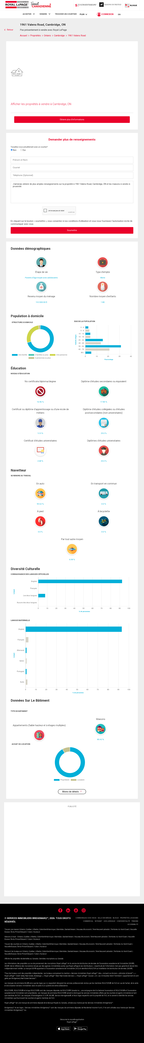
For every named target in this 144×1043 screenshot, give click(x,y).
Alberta (35, 929)
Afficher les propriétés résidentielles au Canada (21, 959)
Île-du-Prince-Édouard (18, 932)
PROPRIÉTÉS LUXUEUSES (129, 918)
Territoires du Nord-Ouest (120, 929)
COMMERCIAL (88, 921)
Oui (24, 150)
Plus (82, 14)
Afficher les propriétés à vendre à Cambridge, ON (41, 104)
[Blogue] (131, 5)
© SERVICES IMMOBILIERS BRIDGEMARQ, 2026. (29, 918)
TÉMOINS (134, 921)
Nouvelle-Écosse (10, 947)
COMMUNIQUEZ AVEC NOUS (86, 918)
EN (119, 14)
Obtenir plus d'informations (72, 119)
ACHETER (27, 14)
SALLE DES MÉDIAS (104, 918)
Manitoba (60, 929)
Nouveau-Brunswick (84, 929)
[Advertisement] (72, 851)
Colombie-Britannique (47, 929)
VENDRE (43, 14)
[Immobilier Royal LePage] (28, 5)
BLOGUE (116, 918)
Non (14, 150)
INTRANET (98, 921)
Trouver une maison (11, 929)
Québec (29, 929)
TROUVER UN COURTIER (66, 14)
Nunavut (36, 932)
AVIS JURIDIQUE (109, 921)
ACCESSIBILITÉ (133, 924)
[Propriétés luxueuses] (110, 5)
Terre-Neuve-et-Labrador (101, 929)
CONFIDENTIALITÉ (123, 921)
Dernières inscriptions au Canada (51, 959)
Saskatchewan (70, 929)
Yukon (30, 932)
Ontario (22, 929)
